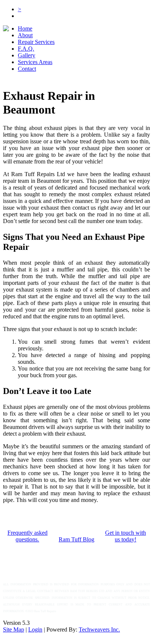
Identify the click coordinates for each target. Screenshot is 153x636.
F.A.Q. (26, 48)
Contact (27, 69)
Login (35, 629)
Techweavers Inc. (99, 629)
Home (25, 28)
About (25, 35)
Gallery (26, 55)
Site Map (13, 629)
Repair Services (36, 42)
